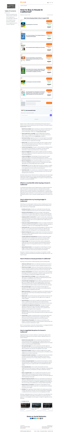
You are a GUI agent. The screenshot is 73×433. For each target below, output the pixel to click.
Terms (35, 431)
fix (22, 282)
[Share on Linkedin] (34, 418)
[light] (52, 2)
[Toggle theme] (51, 110)
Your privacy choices (43, 431)
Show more (8, 12)
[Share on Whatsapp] (37, 418)
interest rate (37, 136)
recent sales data (35, 342)
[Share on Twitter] (32, 418)
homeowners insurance (26, 158)
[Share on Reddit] (39, 418)
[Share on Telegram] (35, 418)
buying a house (23, 126)
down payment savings (41, 131)
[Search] (50, 2)
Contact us (49, 431)
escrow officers (34, 177)
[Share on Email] (42, 418)
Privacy (38, 431)
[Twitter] (52, 431)
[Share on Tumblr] (40, 418)
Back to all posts (24, 5)
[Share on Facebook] (30, 418)
